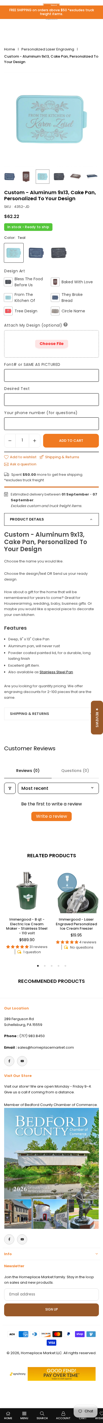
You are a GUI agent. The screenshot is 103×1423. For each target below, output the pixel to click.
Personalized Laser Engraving (47, 49)
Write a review (51, 816)
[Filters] (10, 788)
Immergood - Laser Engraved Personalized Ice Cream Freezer (76, 924)
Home (9, 49)
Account (63, 1418)
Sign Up (51, 1309)
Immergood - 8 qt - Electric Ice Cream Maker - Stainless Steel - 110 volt (27, 926)
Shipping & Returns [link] (62, 457)
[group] (51, 119)
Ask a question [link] (23, 464)
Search (42, 1418)
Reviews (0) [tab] (28, 770)
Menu (24, 1418)
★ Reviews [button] (97, 717)
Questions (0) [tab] (75, 770)
